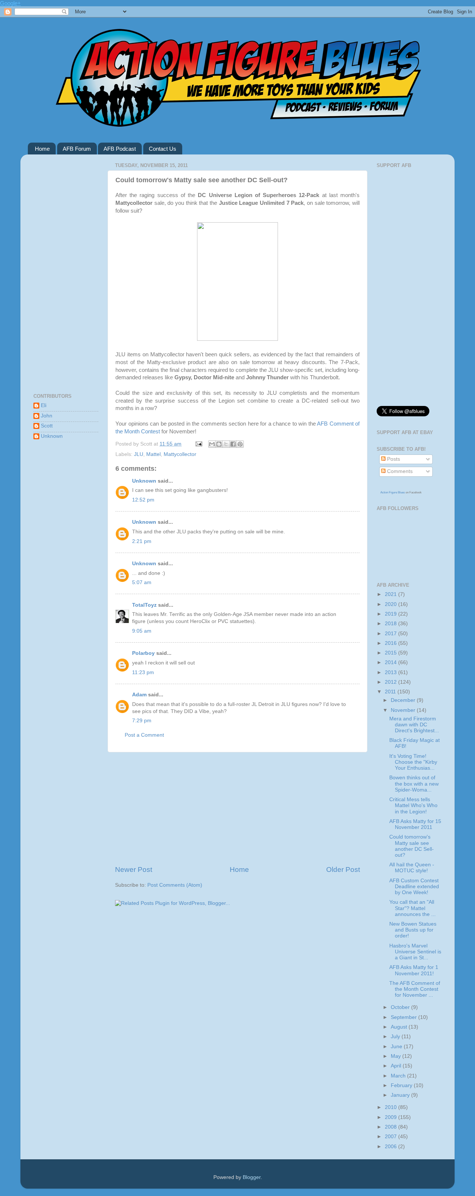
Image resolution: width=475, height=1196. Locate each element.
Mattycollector (180, 454)
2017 (391, 633)
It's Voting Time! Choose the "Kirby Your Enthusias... (413, 762)
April (397, 1066)
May (396, 1056)
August (400, 1027)
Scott (47, 426)
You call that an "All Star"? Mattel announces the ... (412, 908)
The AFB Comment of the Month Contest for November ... (414, 989)
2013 (391, 672)
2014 (391, 662)
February (402, 1085)
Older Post (343, 869)
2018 (391, 623)
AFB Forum (77, 149)
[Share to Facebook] (233, 444)
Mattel (153, 454)
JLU (138, 454)
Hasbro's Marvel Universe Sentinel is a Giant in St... (415, 951)
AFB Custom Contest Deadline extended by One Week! (414, 886)
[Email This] (212, 444)
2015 (391, 653)
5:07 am (141, 582)
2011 (391, 691)
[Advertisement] (237, 808)
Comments (399, 471)
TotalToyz (144, 605)
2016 (391, 643)
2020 (391, 604)
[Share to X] (226, 444)
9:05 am (141, 631)
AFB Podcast (120, 149)
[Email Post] (198, 444)
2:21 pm (141, 541)
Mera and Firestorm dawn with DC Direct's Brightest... (414, 724)
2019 (391, 614)
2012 (391, 682)
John (46, 416)
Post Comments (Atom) (174, 885)
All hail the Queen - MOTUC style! (411, 867)
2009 (391, 1117)
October (401, 1007)
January (401, 1095)
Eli (43, 405)
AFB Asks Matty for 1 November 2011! (413, 970)
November (404, 710)
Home (42, 149)
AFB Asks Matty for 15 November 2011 (415, 824)
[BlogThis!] (219, 444)
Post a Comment (144, 735)
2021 (391, 594)
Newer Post (133, 869)
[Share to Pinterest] (240, 444)
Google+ (10, 3)
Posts (393, 459)
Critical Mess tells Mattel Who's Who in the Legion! (413, 805)
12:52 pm (143, 500)
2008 (391, 1127)
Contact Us (162, 149)
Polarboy (143, 653)
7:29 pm (141, 720)
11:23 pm (143, 672)
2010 (391, 1107)
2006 (391, 1146)
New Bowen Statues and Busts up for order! (412, 930)
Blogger (252, 1177)
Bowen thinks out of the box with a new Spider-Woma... (414, 783)
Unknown (144, 481)
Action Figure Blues (392, 492)
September (404, 1017)
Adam (139, 694)
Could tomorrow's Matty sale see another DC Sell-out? (411, 846)
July (396, 1036)
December (404, 700)
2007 (391, 1136)
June (397, 1046)
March (399, 1076)
